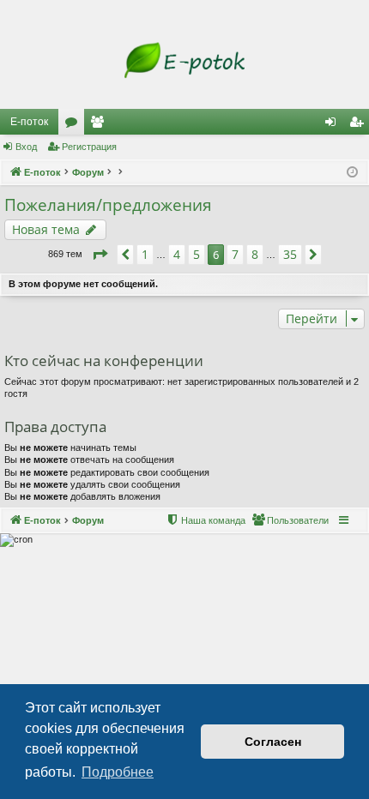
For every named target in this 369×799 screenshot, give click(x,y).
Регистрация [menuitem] (359, 125)
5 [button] (196, 254)
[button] (99, 254)
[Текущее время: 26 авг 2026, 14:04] (352, 173)
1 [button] (145, 254)
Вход (26, 146)
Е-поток (29, 122)
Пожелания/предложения (108, 205)
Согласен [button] (273, 741)
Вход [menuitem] (334, 125)
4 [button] (176, 254)
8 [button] (254, 254)
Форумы (74, 125)
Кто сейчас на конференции (103, 360)
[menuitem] (290, 520)
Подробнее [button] (118, 772)
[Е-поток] (184, 60)
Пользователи (100, 125)
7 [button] (235, 254)
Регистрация (89, 146)
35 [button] (290, 254)
